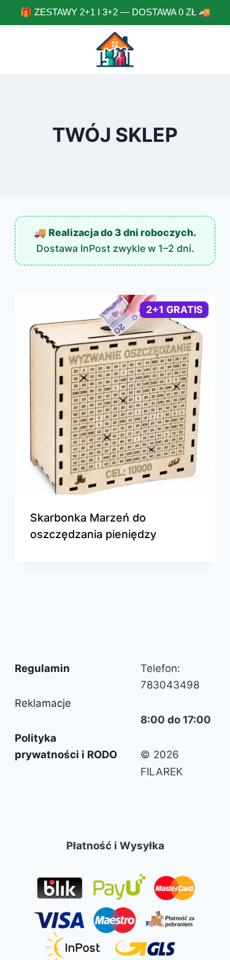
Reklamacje (43, 703)
